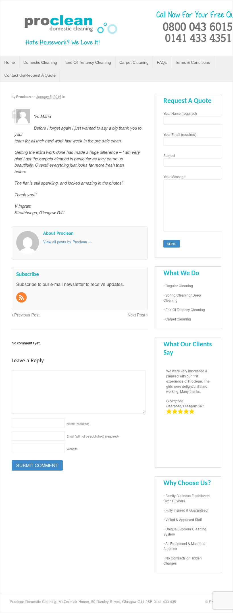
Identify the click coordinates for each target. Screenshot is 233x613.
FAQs (162, 62)
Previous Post (26, 315)
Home (9, 62)
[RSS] (22, 298)
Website (72, 448)
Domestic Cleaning (40, 62)
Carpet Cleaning (134, 62)
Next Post (137, 315)
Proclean (23, 96)
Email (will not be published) (92, 436)
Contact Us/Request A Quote (30, 75)
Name (77, 423)
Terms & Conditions (192, 62)
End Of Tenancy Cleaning (88, 62)
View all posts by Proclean (67, 241)
